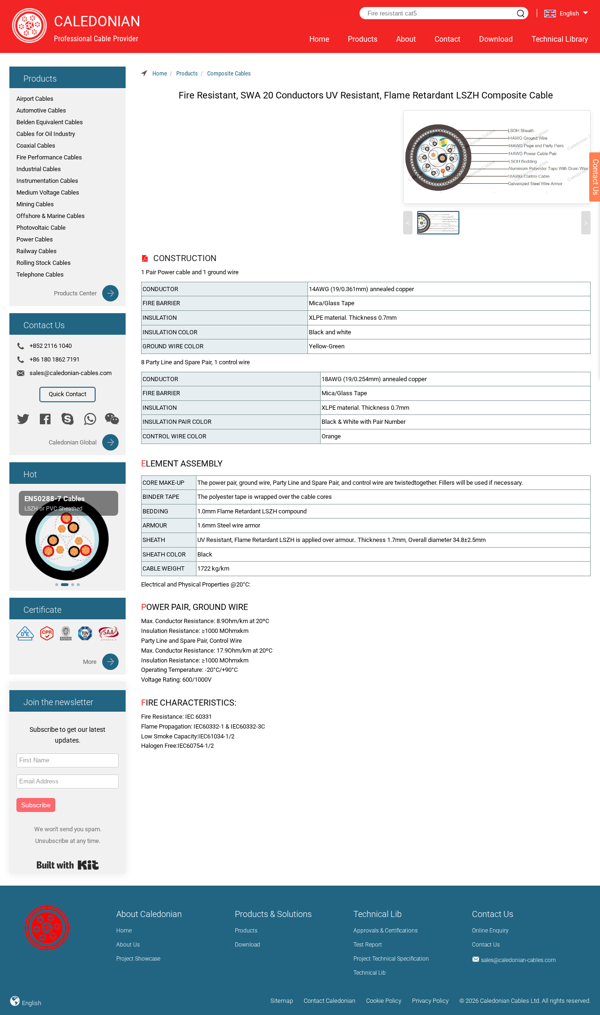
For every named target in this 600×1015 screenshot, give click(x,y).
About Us (128, 944)
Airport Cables (34, 98)
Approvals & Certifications (385, 930)
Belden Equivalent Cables (49, 122)
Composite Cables (229, 73)
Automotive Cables (41, 110)
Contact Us (486, 944)
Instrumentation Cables (47, 180)
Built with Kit (68, 865)
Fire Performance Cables (49, 157)
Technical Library (560, 39)
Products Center (75, 293)
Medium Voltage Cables (47, 192)
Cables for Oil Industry (45, 133)
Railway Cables (36, 251)
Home (319, 39)
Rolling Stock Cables (43, 262)
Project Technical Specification (391, 958)
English (31, 1003)
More (90, 661)
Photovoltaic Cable (41, 227)
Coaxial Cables (35, 145)
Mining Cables (35, 204)
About (406, 39)
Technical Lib (369, 973)
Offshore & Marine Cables (50, 215)
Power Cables (34, 239)
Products (362, 39)
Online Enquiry (490, 930)
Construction (185, 258)
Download (496, 39)
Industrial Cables (38, 169)
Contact (447, 39)
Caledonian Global (73, 442)
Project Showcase (138, 958)
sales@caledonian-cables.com (71, 372)
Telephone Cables (40, 274)
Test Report (367, 944)
